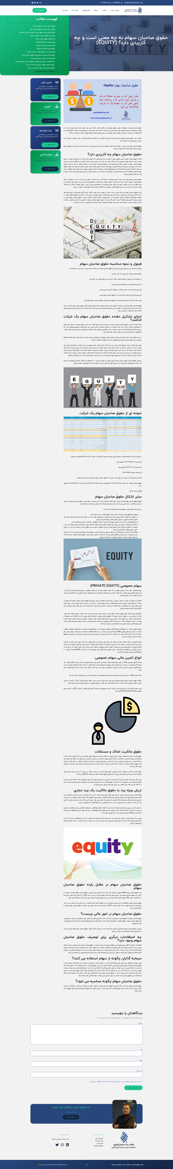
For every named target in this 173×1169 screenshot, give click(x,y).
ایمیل (140, 1060)
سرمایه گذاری (99, 1138)
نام (141, 1049)
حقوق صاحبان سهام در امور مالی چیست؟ (42, 58)
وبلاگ (95, 10)
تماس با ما (75, 10)
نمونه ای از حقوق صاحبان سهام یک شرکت (42, 36)
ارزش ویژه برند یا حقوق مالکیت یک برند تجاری (41, 52)
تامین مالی (100, 1143)
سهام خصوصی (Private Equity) (45, 42)
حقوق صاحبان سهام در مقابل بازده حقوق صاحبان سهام (38, 55)
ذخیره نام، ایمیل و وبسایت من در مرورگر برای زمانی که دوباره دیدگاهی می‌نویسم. (115, 1081)
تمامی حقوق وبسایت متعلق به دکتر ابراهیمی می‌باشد (127, 1165)
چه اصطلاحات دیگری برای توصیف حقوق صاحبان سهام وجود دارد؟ (35, 61)
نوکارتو (40, 1165)
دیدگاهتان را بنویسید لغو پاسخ (45, 71)
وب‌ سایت (139, 1071)
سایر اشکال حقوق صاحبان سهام (45, 39)
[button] (7, 19)
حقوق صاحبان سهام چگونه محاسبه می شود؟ (41, 68)
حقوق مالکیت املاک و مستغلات (45, 49)
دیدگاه (140, 1023)
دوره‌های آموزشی (98, 1146)
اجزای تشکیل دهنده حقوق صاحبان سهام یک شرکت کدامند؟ (37, 32)
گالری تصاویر (86, 10)
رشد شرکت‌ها (99, 1141)
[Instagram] (40, 3)
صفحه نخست (115, 10)
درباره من (65, 10)
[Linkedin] (35, 3)
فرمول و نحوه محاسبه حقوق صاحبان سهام (42, 29)
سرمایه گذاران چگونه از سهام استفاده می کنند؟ (40, 65)
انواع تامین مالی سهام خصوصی (45, 45)
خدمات (104, 10)
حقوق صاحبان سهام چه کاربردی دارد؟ (44, 26)
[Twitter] (38, 3)
